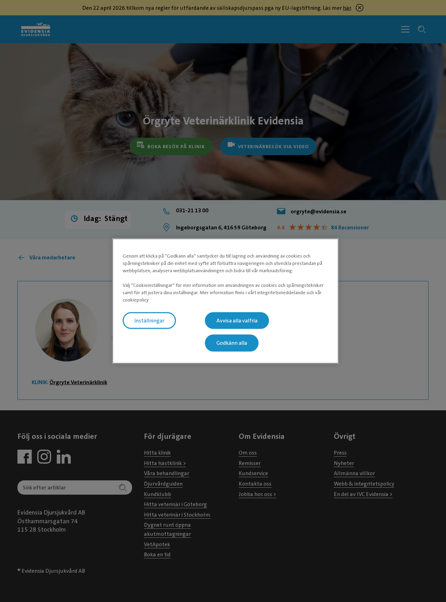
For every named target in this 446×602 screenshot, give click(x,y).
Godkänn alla (231, 343)
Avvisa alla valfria (236, 320)
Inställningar (149, 320)
